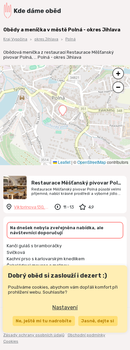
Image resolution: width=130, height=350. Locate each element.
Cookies (10, 341)
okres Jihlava (46, 39)
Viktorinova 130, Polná (31, 207)
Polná (70, 39)
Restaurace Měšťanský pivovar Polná (77, 183)
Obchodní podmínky (86, 335)
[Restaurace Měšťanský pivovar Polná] (15, 187)
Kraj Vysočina (15, 39)
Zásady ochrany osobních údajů (33, 335)
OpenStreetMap (91, 162)
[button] (62, 110)
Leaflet (63, 162)
